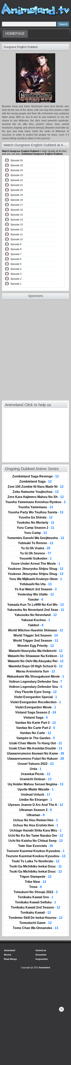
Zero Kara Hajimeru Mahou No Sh (35, 497)
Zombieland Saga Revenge (35, 476)
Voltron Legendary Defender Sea (35, 681)
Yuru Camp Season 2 (35, 527)
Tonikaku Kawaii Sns (35, 897)
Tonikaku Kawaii (35, 912)
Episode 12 (17, 229)
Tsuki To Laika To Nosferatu (35, 861)
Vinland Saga (35, 717)
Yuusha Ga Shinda (35, 517)
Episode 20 (17, 190)
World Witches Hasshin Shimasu (35, 630)
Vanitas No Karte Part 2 (35, 722)
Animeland (9, 950)
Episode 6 (16, 259)
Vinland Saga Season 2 (35, 712)
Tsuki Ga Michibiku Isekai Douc (35, 866)
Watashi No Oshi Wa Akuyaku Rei (36, 661)
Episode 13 (17, 224)
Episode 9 (16, 244)
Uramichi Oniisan (35, 779)
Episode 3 (16, 274)
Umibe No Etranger (35, 799)
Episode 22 (17, 180)
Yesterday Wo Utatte (35, 594)
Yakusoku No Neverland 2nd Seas (35, 609)
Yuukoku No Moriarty (35, 522)
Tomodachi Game (35, 923)
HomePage (15, 34)
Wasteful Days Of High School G (35, 666)
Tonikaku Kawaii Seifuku (35, 902)
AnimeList (41, 950)
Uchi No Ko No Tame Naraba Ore (35, 835)
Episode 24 (17, 170)
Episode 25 (17, 165)
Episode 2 (16, 279)
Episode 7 (16, 254)
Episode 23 (17, 175)
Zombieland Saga (35, 481)
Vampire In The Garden (35, 738)
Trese (35, 887)
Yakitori (35, 625)
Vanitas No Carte (35, 733)
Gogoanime (42, 959)
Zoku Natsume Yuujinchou (36, 491)
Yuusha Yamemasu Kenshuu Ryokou (35, 502)
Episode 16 (17, 209)
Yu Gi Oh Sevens (35, 553)
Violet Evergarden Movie (35, 707)
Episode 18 (17, 200)
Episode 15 (17, 214)
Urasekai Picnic (35, 774)
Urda (35, 769)
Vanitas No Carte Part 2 (35, 728)
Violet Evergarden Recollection (35, 702)
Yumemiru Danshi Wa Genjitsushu (35, 538)
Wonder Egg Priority (35, 645)
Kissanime (41, 954)
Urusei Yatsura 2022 (36, 763)
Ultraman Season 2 (35, 810)
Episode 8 (16, 249)
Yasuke (35, 599)
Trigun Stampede (35, 876)
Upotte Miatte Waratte (36, 789)
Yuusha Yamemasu (35, 507)
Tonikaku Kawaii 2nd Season (35, 907)
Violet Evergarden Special (35, 697)
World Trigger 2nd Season (35, 640)
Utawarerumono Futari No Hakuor (35, 758)
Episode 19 (17, 195)
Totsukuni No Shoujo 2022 (36, 892)
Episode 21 (17, 185)
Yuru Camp (35, 533)
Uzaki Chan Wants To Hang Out (35, 743)
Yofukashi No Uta (36, 584)
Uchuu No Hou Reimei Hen (35, 820)
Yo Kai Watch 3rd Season (36, 589)
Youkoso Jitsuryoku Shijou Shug (35, 568)
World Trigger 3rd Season (35, 635)
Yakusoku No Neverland (35, 615)
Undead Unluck (35, 794)
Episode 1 (16, 283)
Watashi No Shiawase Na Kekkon (35, 656)
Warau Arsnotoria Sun (35, 671)
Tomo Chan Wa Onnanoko (35, 928)
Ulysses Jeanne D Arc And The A (35, 804)
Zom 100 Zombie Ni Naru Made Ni (36, 486)
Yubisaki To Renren (35, 543)
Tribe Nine (35, 881)
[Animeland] (35, 16)
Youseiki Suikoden (35, 558)
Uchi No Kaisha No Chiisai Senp (35, 840)
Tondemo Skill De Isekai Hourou (35, 917)
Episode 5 (16, 264)
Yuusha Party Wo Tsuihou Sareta (35, 512)
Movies (7, 954)
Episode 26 (17, 160)
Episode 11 (17, 234)
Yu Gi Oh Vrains (35, 548)
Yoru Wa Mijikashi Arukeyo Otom (35, 579)
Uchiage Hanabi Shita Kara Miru (36, 830)
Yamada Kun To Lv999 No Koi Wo (35, 604)
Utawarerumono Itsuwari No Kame (35, 753)
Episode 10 (17, 239)
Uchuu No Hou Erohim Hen (35, 825)
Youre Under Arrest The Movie (35, 563)
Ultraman (36, 815)
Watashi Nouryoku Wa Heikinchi (36, 651)
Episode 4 (16, 269)
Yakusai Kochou (35, 620)
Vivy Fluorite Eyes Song (36, 692)
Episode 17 (17, 204)
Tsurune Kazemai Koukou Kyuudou (35, 851)
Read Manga (10, 959)
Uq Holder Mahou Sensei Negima (35, 784)
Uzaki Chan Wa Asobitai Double (35, 748)
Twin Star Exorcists (35, 846)
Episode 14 (17, 219)
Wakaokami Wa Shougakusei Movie (35, 676)
